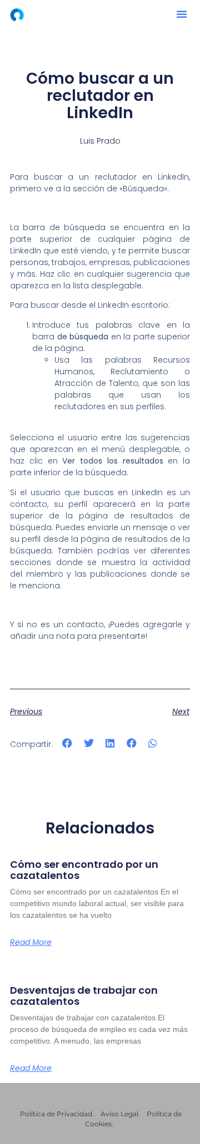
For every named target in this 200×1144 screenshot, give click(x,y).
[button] (181, 14)
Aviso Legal (119, 1114)
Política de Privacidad (56, 1114)
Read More (31, 942)
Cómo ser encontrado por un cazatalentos (84, 869)
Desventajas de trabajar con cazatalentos (84, 995)
